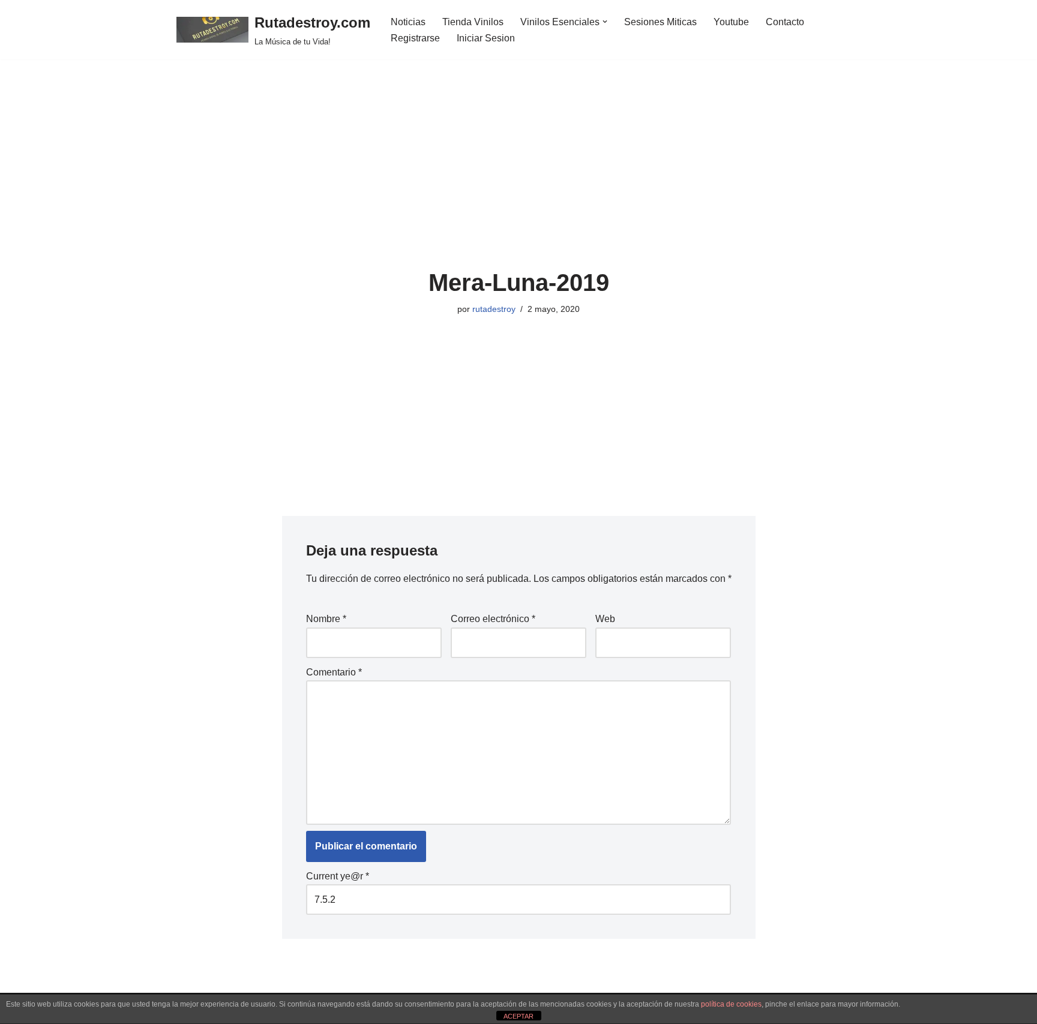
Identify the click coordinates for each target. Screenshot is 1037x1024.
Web (605, 619)
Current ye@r (337, 876)
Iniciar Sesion (486, 38)
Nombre (326, 619)
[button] (605, 21)
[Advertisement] (519, 179)
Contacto (785, 22)
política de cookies (731, 1004)
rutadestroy (493, 309)
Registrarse (415, 38)
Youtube (731, 22)
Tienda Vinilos (472, 22)
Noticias (408, 22)
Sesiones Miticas (660, 22)
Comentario (334, 672)
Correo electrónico (493, 619)
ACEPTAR (518, 1016)
